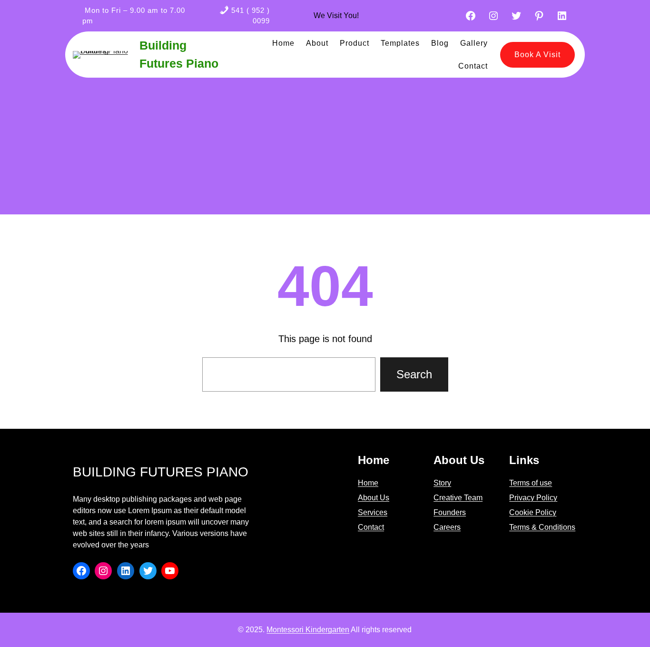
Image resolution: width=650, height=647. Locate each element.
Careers (447, 527)
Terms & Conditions (542, 527)
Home (368, 483)
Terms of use (530, 483)
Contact (371, 527)
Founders (449, 512)
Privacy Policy (533, 498)
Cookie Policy (532, 512)
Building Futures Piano (160, 472)
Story (442, 483)
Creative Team (458, 498)
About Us (373, 498)
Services (372, 512)
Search (414, 374)
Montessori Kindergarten (307, 630)
